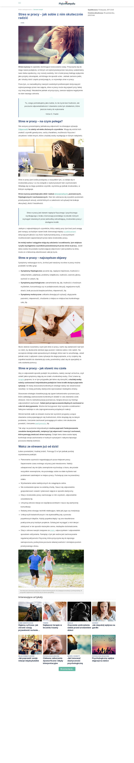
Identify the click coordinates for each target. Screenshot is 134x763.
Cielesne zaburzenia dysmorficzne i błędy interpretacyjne (53, 660)
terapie (21, 379)
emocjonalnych (61, 194)
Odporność (23, 129)
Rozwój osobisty (73, 656)
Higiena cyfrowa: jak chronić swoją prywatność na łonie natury (28, 627)
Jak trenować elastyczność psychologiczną (75, 660)
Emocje (70, 623)
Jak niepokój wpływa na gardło (103, 626)
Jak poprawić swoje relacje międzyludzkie (28, 659)
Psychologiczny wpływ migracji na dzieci (103, 659)
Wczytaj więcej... (67, 669)
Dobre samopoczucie (25, 9)
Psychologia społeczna (100, 656)
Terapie (45, 623)
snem (52, 530)
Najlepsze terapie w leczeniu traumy (52, 626)
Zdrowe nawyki (38, 9)
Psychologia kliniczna (51, 656)
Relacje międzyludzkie (26, 656)
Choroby (95, 623)
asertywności (40, 423)
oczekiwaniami (70, 232)
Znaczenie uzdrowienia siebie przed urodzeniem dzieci (79, 627)
